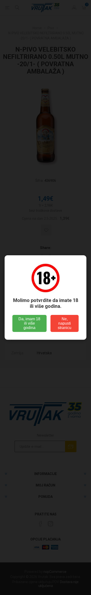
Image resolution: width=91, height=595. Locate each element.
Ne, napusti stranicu (64, 323)
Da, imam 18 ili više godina (29, 323)
